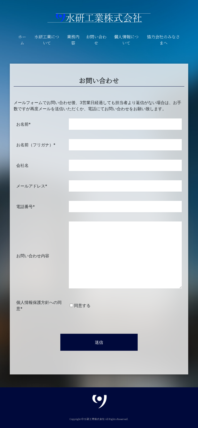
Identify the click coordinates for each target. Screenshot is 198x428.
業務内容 (73, 40)
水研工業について (47, 40)
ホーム (22, 40)
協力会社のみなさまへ (163, 40)
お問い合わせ (96, 40)
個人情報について (126, 40)
